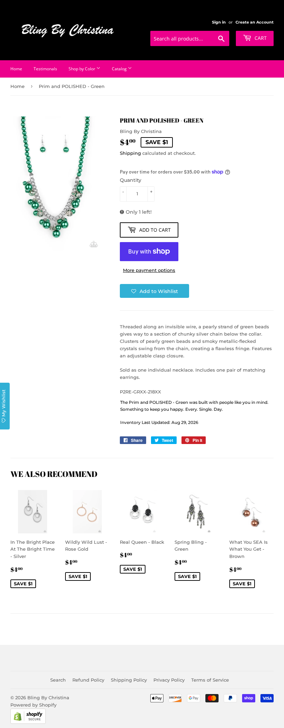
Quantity (130, 180)
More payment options (149, 270)
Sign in (219, 22)
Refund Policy (88, 680)
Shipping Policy (129, 680)
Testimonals (45, 69)
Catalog (120, 69)
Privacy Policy (169, 680)
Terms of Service (210, 680)
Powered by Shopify (33, 705)
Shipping (130, 153)
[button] (154, 291)
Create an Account (255, 22)
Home (16, 69)
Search (58, 680)
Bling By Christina (48, 697)
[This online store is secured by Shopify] (28, 722)
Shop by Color (82, 69)
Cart (260, 38)
